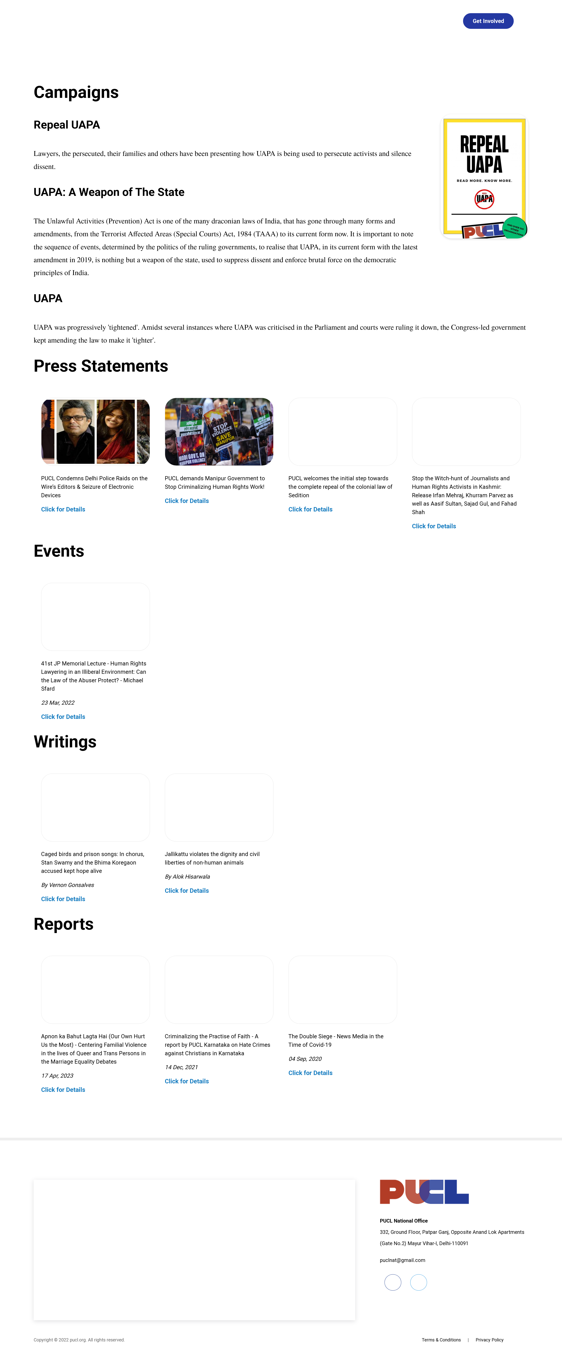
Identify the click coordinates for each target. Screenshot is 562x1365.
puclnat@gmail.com (402, 1260)
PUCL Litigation (383, 21)
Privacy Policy (490, 1340)
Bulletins (257, 21)
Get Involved (488, 21)
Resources (436, 21)
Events (335, 21)
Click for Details (64, 509)
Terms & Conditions (441, 1340)
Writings (297, 21)
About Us (149, 21)
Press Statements (203, 21)
